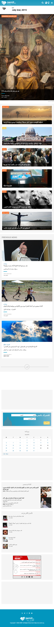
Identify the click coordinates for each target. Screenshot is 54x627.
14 (13, 445)
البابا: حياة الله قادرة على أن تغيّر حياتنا (16, 516)
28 (13, 450)
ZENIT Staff (6, 356)
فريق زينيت (6, 275)
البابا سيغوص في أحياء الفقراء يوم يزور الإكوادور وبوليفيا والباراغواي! (23, 306)
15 (20, 445)
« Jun (4, 453)
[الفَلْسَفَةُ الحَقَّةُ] (27, 178)
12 (47, 442)
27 (6, 450)
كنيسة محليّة (5, 107)
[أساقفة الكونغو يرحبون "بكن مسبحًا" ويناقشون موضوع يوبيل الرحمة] (27, 115)
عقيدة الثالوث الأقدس (13, 544)
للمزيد (27, 366)
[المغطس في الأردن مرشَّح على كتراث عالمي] (27, 220)
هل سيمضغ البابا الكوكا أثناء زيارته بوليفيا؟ (15, 266)
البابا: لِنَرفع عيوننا (12, 537)
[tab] (20, 558)
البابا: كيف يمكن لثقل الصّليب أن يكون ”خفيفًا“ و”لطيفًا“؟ (20, 523)
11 (40, 442)
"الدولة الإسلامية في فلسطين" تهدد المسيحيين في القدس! (20, 346)
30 (27, 450)
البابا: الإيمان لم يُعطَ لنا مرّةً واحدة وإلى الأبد (13, 498)
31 (33, 450)
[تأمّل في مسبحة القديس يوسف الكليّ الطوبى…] (27, 199)
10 (33, 442)
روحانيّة (4, 149)
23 (27, 448)
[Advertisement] (27, 380)
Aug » (7, 453)
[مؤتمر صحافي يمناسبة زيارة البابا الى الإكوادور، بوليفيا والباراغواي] (27, 136)
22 (20, 448)
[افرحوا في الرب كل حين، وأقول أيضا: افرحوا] (27, 157)
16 (27, 445)
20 (6, 448)
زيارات (4, 128)
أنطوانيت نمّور (4, 97)
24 (33, 448)
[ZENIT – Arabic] (15, 3)
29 (20, 450)
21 (13, 448)
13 (6, 445)
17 (33, 445)
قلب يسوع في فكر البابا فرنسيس (15, 530)
